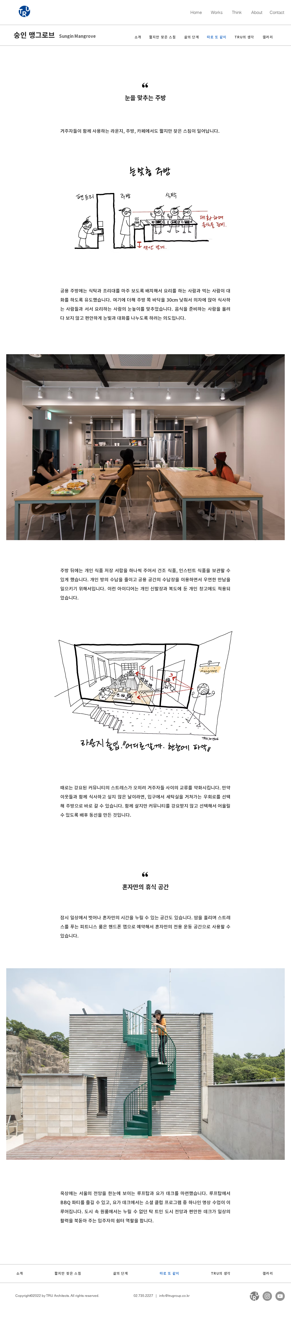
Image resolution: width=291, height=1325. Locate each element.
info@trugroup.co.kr (174, 1296)
